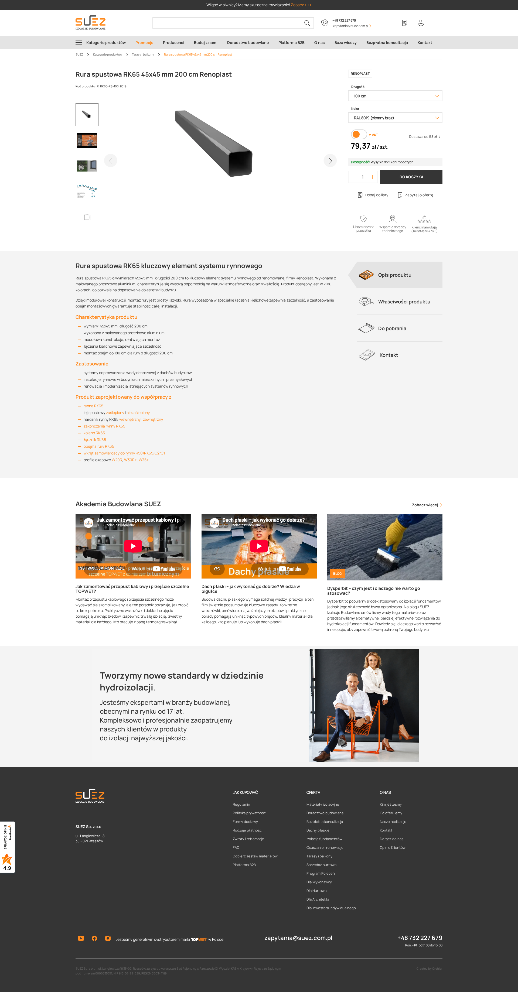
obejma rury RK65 (99, 446)
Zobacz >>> (301, 4)
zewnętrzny (153, 419)
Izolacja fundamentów (324, 838)
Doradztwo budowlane (325, 812)
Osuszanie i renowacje (324, 847)
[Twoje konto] (421, 23)
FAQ (236, 847)
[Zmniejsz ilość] (353, 177)
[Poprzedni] (110, 160)
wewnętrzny (130, 419)
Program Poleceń (320, 873)
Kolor (355, 109)
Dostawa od (423, 136)
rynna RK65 (93, 405)
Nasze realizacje (393, 821)
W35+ (144, 459)
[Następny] (330, 160)
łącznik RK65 (95, 439)
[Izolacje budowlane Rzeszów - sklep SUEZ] (90, 22)
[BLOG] (384, 546)
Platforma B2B (244, 864)
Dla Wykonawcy (319, 882)
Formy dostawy (245, 821)
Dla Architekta (317, 899)
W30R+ (130, 459)
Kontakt (386, 830)
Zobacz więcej (425, 504)
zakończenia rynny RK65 (104, 426)
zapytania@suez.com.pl (298, 938)
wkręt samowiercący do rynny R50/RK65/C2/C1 (124, 453)
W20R (117, 459)
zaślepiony (115, 412)
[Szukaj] (307, 23)
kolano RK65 (94, 432)
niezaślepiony (138, 412)
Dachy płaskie (317, 830)
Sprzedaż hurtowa (321, 864)
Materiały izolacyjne (322, 804)
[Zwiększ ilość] (373, 177)
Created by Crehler (429, 968)
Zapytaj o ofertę (419, 194)
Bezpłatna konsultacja (324, 821)
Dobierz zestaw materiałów (255, 856)
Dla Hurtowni (317, 890)
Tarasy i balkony (319, 856)
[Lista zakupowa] (405, 23)
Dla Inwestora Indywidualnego (331, 907)
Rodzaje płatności (248, 830)
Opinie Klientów (392, 847)
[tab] (399, 275)
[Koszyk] (437, 23)
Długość (357, 87)
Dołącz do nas (391, 838)
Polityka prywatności (250, 812)
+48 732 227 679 (344, 20)
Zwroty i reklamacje (248, 838)
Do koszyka (411, 176)
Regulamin (241, 804)
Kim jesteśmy (391, 804)
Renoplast (360, 73)
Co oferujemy (391, 812)
